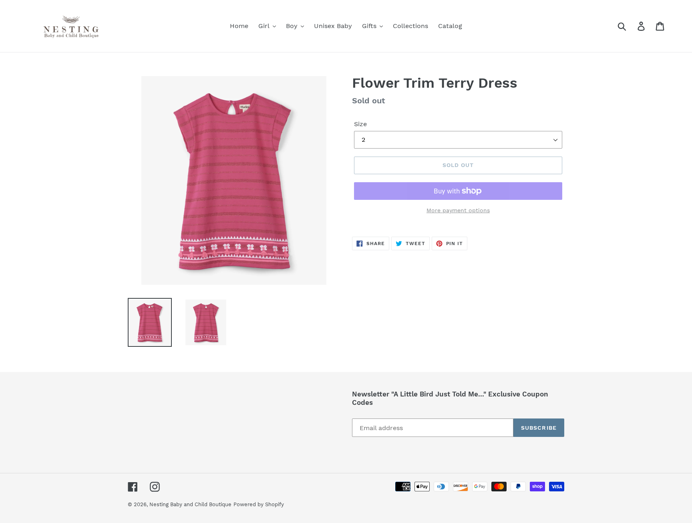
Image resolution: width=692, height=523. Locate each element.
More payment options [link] (458, 210)
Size (360, 124)
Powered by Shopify (258, 504)
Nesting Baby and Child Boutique (190, 504)
